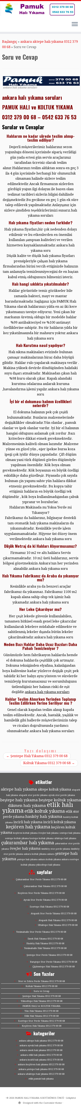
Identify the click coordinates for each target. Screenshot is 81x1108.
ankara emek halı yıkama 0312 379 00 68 (41, 1050)
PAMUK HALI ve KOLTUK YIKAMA (41, 1006)
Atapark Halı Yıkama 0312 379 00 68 (58, 920)
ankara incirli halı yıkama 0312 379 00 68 (41, 1059)
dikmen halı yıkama (27, 805)
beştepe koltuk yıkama (60, 800)
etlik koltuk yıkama (45, 811)
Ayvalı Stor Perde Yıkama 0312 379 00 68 (45, 900)
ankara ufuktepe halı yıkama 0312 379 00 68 (41, 1074)
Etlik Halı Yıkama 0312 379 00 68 (41, 1016)
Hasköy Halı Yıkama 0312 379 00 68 (45, 943)
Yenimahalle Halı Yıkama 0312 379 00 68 (45, 948)
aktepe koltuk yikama (54, 789)
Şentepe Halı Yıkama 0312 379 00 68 (37, 756)
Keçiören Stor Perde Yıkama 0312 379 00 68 (41, 893)
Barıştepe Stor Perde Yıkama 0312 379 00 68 (53, 962)
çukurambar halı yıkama (27, 842)
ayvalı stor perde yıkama (61, 795)
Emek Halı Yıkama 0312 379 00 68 (45, 938)
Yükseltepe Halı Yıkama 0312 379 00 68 (41, 1001)
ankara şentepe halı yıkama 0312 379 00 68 (41, 1069)
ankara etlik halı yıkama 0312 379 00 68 (41, 1055)
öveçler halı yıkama (25, 848)
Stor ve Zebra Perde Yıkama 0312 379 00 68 (41, 981)
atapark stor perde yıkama (33, 795)
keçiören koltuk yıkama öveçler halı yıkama (36, 833)
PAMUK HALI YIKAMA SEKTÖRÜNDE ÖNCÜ (39, 1098)
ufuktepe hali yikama (65, 838)
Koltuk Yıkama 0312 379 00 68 (49, 763)
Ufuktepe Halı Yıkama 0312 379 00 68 (57, 925)
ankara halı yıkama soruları (47, 692)
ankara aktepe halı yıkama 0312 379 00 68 (41, 1040)
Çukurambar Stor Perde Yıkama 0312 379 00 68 (41, 879)
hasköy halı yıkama (43, 816)
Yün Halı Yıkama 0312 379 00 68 (41, 1011)
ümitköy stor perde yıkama (55, 849)
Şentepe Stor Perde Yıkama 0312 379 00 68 (49, 955)
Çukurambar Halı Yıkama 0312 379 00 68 (45, 886)
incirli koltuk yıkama (59, 822)
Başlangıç (9, 42)
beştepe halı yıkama (19, 800)
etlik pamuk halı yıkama (41, 1078)
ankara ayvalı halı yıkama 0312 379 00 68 (41, 1045)
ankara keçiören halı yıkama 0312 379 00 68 (41, 1064)
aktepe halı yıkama (19, 789)
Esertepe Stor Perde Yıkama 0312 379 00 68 (41, 1021)
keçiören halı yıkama (28, 826)
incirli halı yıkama (28, 822)
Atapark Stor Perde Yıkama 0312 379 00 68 (53, 913)
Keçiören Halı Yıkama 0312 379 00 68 (41, 1026)
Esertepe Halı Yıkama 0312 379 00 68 (49, 906)
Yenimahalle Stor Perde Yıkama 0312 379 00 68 (41, 932)
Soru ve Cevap (41, 991)
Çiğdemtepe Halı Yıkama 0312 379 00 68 (53, 966)
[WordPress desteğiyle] (19, 1102)
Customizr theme (52, 1103)
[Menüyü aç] (75, 24)
